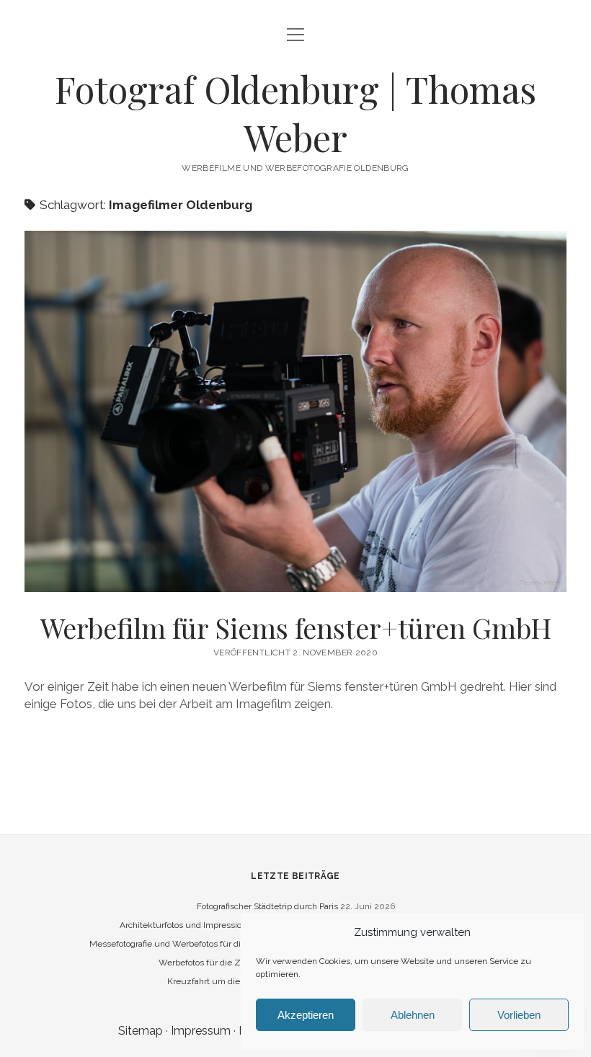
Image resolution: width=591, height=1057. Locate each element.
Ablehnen (413, 1015)
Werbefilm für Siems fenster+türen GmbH (295, 627)
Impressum (201, 1031)
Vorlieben (519, 1015)
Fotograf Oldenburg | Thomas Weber (295, 113)
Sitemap (140, 1031)
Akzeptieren (305, 1015)
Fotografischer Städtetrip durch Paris (267, 906)
